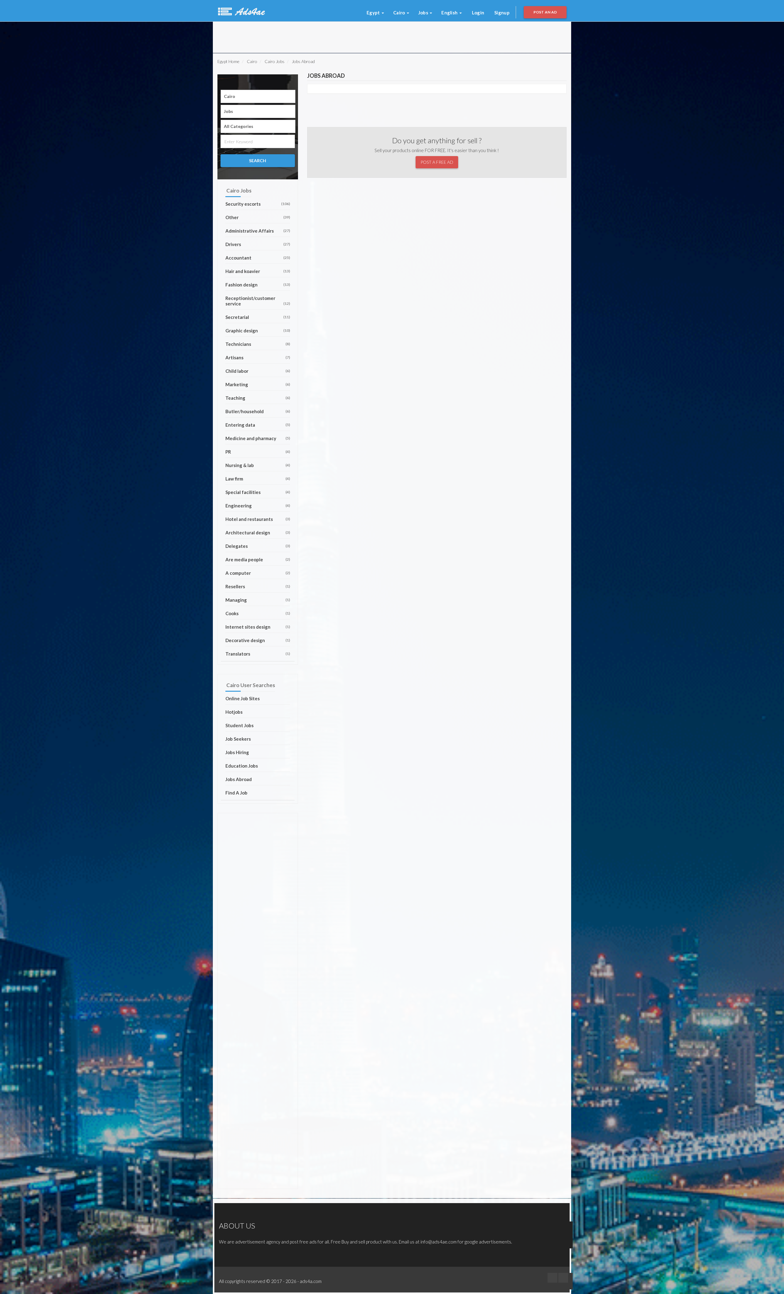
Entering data (257, 425)
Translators (257, 653)
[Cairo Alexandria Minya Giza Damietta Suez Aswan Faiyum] (258, 96)
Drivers (257, 244)
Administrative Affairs (257, 231)
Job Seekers (238, 739)
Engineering (257, 505)
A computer (257, 573)
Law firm (257, 478)
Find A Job (236, 792)
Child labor (257, 371)
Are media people (257, 559)
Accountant (257, 257)
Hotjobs (234, 712)
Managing (257, 600)
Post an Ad (545, 12)
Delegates (257, 546)
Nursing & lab (257, 465)
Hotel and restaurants (257, 519)
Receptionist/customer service (257, 300)
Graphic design (257, 330)
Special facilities (257, 492)
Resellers (257, 586)
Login (478, 12)
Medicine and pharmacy (257, 438)
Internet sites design (257, 627)
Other (257, 217)
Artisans (257, 357)
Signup (502, 12)
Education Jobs (241, 766)
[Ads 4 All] (241, 10)
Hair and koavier (257, 271)
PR (257, 451)
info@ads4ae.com (438, 1241)
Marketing (257, 384)
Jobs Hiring (237, 752)
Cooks (257, 613)
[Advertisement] (293, 35)
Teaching (257, 398)
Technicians (257, 344)
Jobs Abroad (238, 779)
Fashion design (257, 284)
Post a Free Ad (436, 162)
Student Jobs (239, 725)
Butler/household (257, 411)
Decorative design (257, 640)
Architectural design (257, 532)
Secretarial (257, 317)
